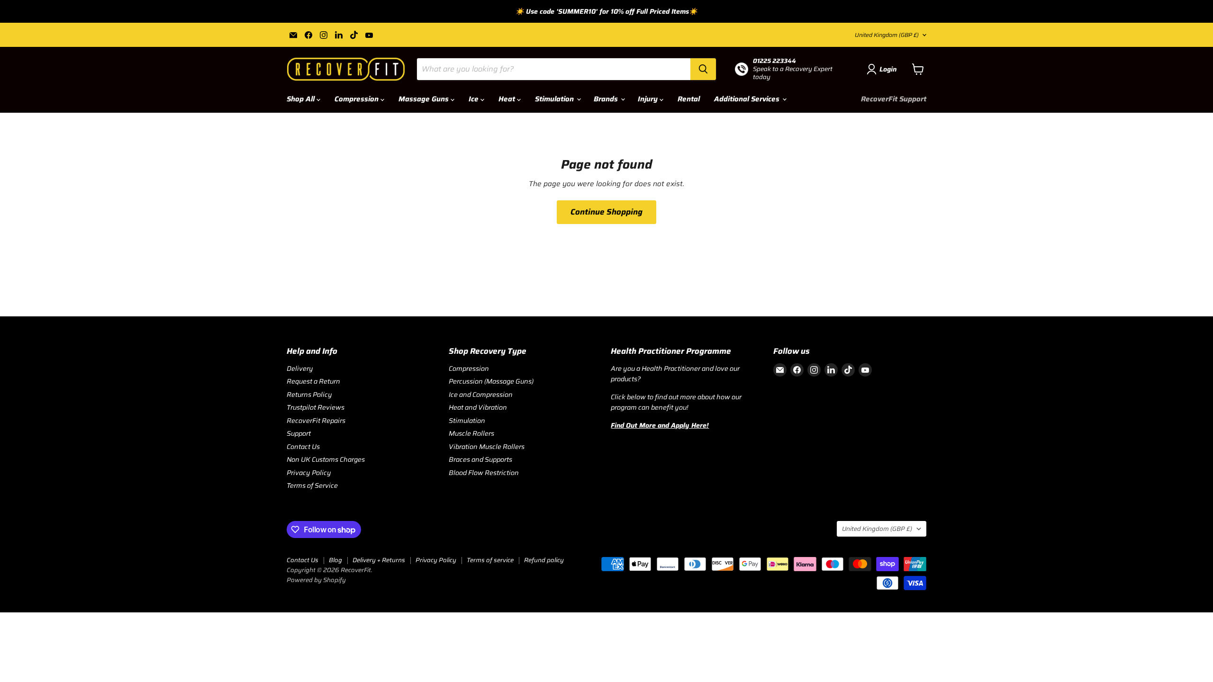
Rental (689, 99)
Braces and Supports (480, 459)
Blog (335, 560)
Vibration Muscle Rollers (487, 446)
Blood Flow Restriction (484, 472)
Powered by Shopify (316, 580)
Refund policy (544, 560)
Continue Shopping (606, 212)
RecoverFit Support (893, 99)
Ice (474, 99)
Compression (357, 99)
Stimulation (555, 99)
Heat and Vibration (478, 407)
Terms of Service (312, 485)
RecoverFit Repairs (316, 420)
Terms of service (490, 560)
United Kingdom (887, 34)
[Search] (703, 69)
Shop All (302, 99)
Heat (507, 99)
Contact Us (303, 446)
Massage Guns (424, 99)
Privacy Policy (309, 472)
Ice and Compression (481, 394)
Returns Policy (309, 394)
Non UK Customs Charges (326, 459)
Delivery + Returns (379, 560)
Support (299, 433)
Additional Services (747, 99)
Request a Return (313, 381)
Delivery (300, 368)
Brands (607, 99)
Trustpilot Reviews (315, 407)
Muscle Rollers (471, 433)
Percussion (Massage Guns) (491, 381)
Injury (649, 99)
